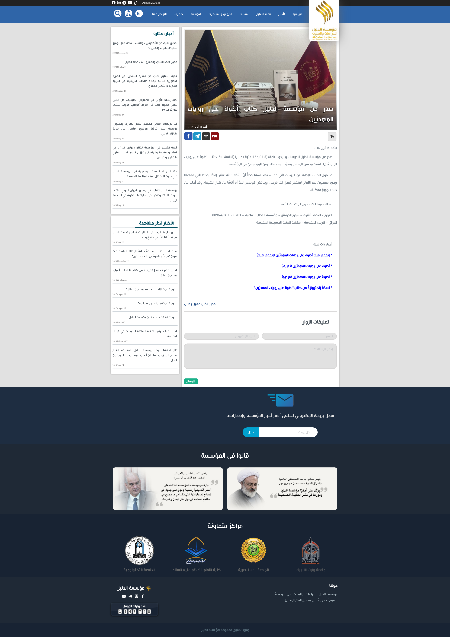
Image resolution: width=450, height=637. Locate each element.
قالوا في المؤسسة (225, 456)
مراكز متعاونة (225, 526)
